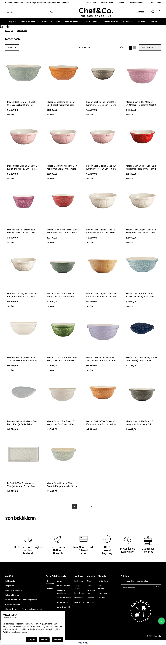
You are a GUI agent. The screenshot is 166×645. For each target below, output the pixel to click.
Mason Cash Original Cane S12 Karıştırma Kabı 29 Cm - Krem (101, 231)
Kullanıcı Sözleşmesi (13, 590)
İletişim (121, 3)
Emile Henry (79, 593)
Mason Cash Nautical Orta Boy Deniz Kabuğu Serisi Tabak (22, 423)
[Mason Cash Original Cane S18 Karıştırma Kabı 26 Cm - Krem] (142, 200)
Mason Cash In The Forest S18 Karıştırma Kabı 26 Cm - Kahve (101, 103)
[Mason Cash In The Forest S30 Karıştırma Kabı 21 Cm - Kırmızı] (63, 200)
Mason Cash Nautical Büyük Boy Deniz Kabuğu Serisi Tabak (141, 359)
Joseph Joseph (77, 587)
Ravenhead (102, 593)
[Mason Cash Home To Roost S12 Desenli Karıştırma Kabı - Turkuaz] (23, 72)
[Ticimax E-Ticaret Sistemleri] (83, 643)
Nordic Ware (103, 581)
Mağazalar (91, 3)
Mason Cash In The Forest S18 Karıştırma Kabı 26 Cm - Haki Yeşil (62, 295)
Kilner (89, 581)
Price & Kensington (102, 587)
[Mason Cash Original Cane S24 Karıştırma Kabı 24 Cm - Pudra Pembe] (102, 136)
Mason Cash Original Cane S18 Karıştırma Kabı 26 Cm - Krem (141, 231)
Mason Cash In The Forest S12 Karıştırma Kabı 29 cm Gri (141, 423)
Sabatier (90, 598)
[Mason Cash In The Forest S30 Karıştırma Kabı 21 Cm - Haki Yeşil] (63, 328)
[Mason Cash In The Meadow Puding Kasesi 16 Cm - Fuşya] (23, 200)
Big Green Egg (91, 591)
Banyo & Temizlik (110, 22)
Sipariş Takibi (107, 3)
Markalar (142, 22)
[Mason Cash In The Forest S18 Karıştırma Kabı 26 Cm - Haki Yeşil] (63, 264)
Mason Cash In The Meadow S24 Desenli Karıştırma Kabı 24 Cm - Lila (101, 359)
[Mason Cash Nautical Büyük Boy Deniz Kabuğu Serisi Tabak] (142, 328)
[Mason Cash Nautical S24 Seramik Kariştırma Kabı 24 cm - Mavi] (63, 454)
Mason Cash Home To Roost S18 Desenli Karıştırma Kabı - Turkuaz (140, 295)
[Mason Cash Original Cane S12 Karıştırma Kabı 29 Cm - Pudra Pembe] (23, 136)
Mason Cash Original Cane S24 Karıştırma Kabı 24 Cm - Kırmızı (141, 167)
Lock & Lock (79, 602)
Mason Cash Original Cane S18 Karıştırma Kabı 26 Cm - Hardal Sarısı (101, 295)
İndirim (154, 22)
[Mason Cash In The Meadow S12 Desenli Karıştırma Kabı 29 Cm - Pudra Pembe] (142, 72)
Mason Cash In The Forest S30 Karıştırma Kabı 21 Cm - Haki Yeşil (62, 359)
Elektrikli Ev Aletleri (73, 22)
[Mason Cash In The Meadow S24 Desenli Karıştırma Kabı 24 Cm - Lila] (102, 328)
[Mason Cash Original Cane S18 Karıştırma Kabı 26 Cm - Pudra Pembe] (63, 136)
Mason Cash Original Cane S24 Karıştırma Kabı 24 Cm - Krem (22, 295)
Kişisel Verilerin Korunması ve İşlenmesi (21, 600)
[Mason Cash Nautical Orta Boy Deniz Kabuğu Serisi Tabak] (23, 392)
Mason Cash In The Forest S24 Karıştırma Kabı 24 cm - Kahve (101, 423)
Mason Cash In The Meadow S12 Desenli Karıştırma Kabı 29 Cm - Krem (22, 359)
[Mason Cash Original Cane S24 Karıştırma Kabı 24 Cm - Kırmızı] (142, 136)
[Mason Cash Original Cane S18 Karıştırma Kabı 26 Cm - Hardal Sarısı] (102, 264)
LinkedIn (49, 588)
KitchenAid (78, 581)
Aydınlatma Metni (12, 604)
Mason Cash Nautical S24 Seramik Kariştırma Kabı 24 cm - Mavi (62, 485)
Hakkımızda (10, 581)
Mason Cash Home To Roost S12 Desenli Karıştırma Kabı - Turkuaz (21, 103)
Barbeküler (128, 22)
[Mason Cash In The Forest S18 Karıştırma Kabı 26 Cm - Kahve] (102, 72)
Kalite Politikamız (12, 595)
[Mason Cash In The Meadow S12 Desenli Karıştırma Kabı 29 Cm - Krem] (23, 328)
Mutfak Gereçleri (28, 22)
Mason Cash (79, 598)
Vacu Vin (90, 602)
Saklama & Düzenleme (50, 22)
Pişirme (12, 22)
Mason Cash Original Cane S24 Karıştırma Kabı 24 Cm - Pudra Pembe (101, 167)
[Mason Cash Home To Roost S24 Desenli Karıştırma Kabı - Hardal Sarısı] (63, 72)
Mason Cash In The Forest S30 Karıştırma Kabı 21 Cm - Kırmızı (62, 231)
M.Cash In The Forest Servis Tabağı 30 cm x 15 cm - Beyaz (21, 485)
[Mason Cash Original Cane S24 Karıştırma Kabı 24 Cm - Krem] (23, 264)
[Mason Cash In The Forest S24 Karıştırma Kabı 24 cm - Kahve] (102, 392)
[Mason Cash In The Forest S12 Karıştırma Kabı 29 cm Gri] (142, 392)
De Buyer (101, 598)
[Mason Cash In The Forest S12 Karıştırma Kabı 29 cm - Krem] (63, 392)
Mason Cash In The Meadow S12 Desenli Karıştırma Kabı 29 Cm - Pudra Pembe (141, 103)
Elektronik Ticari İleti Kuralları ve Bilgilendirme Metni (23, 610)
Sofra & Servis (92, 22)
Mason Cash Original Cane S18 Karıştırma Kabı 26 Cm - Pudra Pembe (62, 167)
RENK (10, 47)
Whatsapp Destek (137, 3)
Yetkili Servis (155, 3)
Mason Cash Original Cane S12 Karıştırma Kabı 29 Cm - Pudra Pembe (22, 167)
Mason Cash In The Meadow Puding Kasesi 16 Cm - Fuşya (21, 231)
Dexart (89, 586)
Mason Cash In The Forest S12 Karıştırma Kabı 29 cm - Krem (62, 423)
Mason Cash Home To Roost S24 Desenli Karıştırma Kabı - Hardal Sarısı (61, 103)
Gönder (157, 587)
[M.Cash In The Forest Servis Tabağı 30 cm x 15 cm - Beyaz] (23, 454)
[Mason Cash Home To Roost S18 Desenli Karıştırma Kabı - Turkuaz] (142, 264)
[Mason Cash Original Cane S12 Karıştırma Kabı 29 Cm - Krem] (102, 200)
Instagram (50, 584)
